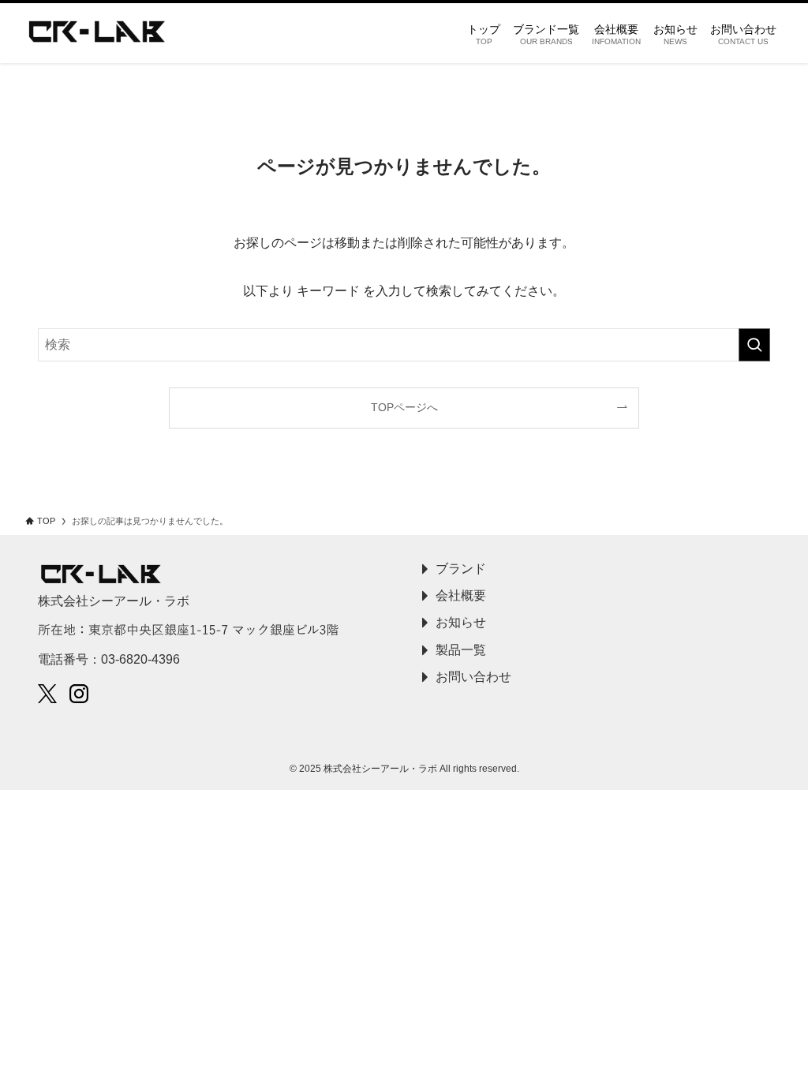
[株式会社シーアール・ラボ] (97, 33)
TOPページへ (404, 407)
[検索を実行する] (754, 344)
